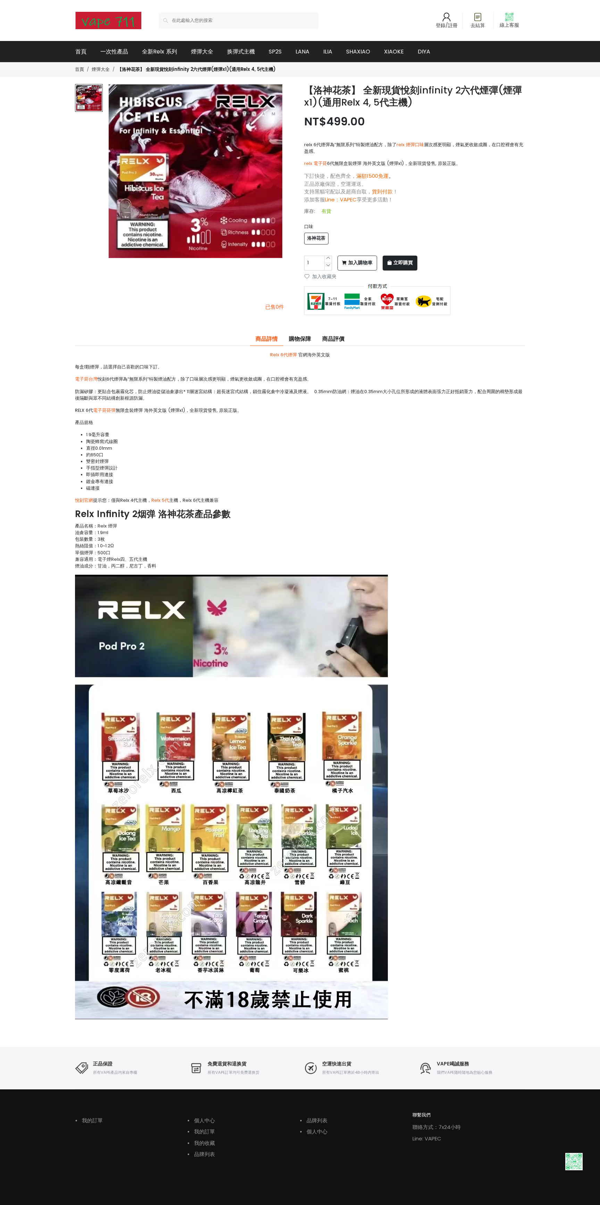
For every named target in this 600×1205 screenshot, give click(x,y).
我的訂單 (89, 1120)
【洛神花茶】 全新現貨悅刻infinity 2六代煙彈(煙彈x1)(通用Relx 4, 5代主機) (196, 69)
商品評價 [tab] (333, 338)
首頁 (80, 52)
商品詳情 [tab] (267, 338)
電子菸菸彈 (104, 410)
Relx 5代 (160, 500)
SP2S (275, 52)
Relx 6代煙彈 (283, 355)
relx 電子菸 (315, 163)
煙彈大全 (202, 52)
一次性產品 (114, 52)
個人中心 (201, 1120)
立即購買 (403, 263)
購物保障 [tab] (300, 338)
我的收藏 (201, 1143)
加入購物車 (360, 263)
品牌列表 (201, 1154)
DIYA (424, 52)
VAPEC (348, 199)
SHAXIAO (358, 52)
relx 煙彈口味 (410, 145)
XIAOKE (394, 52)
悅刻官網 (84, 500)
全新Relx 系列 (159, 52)
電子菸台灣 (86, 379)
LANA (302, 52)
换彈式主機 (241, 52)
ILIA (327, 52)
